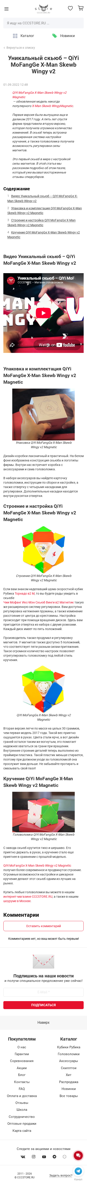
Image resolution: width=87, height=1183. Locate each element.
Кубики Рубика (68, 1047)
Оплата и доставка (22, 1096)
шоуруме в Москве (17, 901)
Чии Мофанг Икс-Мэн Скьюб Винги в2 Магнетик (38, 602)
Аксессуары (68, 1061)
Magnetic (66, 106)
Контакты (22, 1082)
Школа (22, 1110)
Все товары (69, 1096)
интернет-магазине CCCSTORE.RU (27, 896)
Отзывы (21, 1103)
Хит (68, 1075)
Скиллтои (69, 1068)
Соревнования (21, 1061)
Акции (22, 1068)
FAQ (22, 1089)
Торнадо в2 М (25, 593)
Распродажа (68, 1082)
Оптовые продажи (21, 1124)
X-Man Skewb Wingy (46, 106)
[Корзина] (81, 8)
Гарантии (22, 1054)
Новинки (67, 36)
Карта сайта (21, 1131)
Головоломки (69, 1054)
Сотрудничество (22, 1117)
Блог (21, 1075)
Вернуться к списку (20, 48)
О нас (21, 1047)
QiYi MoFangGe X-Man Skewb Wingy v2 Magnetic (39, 95)
